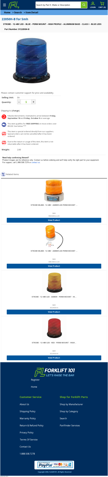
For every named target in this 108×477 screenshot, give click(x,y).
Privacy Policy (26, 432)
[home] (13, 4)
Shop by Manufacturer (71, 404)
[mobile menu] (4, 5)
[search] (84, 5)
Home (7, 12)
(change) (16, 110)
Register (35, 379)
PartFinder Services (70, 425)
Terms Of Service (29, 439)
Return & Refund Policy (31, 425)
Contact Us (25, 446)
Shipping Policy (27, 411)
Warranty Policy (28, 418)
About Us (24, 404)
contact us (35, 162)
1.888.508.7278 (27, 453)
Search (18, 12)
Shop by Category (69, 411)
